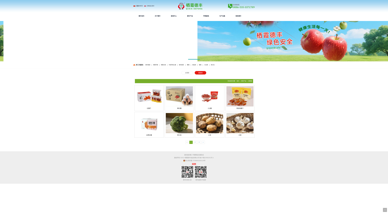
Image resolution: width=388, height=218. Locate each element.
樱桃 (188, 65)
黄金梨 (194, 65)
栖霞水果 (163, 65)
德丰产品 (243, 81)
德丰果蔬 (147, 65)
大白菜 (206, 65)
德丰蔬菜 (181, 65)
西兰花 (213, 65)
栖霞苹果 (155, 65)
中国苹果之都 (172, 65)
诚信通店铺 (187, 155)
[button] (194, 59)
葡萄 (200, 65)
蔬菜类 (250, 81)
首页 (238, 81)
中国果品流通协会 (198, 155)
